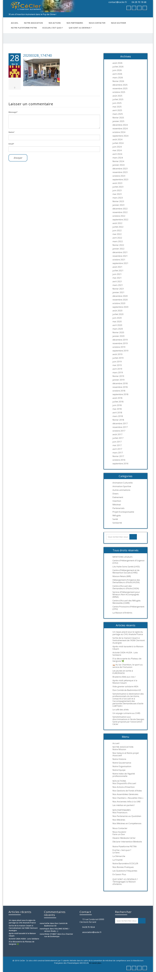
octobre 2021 (118, 259)
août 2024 (117, 139)
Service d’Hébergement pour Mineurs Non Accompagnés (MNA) (126, 594)
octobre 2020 (118, 303)
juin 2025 (117, 103)
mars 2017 (117, 452)
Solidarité (117, 523)
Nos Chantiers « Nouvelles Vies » (127, 798)
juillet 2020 (117, 314)
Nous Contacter (97, 23)
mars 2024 (117, 157)
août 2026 (117, 63)
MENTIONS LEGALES (122, 557)
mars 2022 (117, 241)
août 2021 (117, 267)
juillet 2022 (117, 227)
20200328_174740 (37, 55)
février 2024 (118, 161)
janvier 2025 (118, 121)
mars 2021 (117, 285)
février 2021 (118, 289)
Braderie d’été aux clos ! (123, 677)
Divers (115, 493)
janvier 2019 (118, 380)
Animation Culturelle (122, 483)
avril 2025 (117, 110)
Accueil (14, 23)
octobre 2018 (118, 391)
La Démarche (118, 856)
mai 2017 (117, 445)
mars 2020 (117, 329)
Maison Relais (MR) (121, 576)
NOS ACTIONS (55, 23)
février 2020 (118, 332)
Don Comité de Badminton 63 (126, 690)
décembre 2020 (120, 296)
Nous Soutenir (118, 23)
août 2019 (117, 354)
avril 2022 (117, 238)
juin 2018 (117, 405)
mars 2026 (117, 77)
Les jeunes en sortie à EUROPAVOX (122, 672)
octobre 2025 (118, 92)
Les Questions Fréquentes (124, 871)
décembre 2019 (120, 340)
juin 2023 (117, 190)
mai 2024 (117, 150)
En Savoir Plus (119, 874)
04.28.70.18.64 (88, 927)
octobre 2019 (118, 347)
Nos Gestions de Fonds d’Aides (127, 790)
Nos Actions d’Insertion (123, 787)
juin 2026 (117, 70)
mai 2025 (117, 106)
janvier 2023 (118, 205)
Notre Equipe (118, 770)
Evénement (117, 497)
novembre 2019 (120, 343)
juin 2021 (117, 274)
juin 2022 (117, 230)
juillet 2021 (117, 270)
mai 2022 (117, 234)
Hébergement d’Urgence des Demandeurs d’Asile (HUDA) (126, 581)
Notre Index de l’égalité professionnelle (123, 774)
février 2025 (118, 117)
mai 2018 (117, 409)
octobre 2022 (118, 216)
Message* (13, 112)
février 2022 (118, 245)
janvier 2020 (118, 336)
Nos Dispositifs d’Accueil (124, 783)
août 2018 (117, 398)
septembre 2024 (120, 136)
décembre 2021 (120, 252)
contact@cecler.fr (117, 2)
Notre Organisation (121, 766)
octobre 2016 (118, 460)
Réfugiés (116, 515)
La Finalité (117, 860)
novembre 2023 (120, 172)
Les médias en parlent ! (123, 805)
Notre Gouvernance (121, 763)
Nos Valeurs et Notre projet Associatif (125, 754)
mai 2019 (117, 365)
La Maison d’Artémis (122, 613)
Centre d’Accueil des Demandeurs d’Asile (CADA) (125, 587)
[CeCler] (42, 6)
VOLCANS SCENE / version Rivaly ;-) (56, 929)
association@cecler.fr (92, 932)
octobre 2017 (118, 431)
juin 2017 (117, 441)
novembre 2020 (120, 299)
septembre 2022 (120, 219)
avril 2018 (117, 412)
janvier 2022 (118, 248)
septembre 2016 (120, 463)
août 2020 (117, 310)
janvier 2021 (118, 292)
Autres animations (121, 490)
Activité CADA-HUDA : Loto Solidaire (125, 653)
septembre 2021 (120, 263)
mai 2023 (117, 194)
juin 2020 (117, 318)
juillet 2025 (117, 99)
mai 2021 (117, 278)
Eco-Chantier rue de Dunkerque (58, 935)
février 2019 (118, 376)
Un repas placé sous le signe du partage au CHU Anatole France (127, 633)
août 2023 (117, 183)
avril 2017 (117, 449)
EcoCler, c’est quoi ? (52, 27)
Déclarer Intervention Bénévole (127, 841)
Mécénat (116, 504)
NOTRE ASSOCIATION (33, 23)
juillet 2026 (117, 66)
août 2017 (117, 434)
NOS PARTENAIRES (75, 23)
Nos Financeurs (119, 812)
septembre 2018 (120, 394)
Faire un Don (118, 834)
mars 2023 (117, 198)
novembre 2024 (120, 128)
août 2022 (117, 223)
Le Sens (116, 852)
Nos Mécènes (118, 820)
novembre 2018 (120, 387)
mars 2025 (117, 114)
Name (12, 132)
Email (11, 144)
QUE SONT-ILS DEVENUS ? (80, 27)
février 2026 (118, 81)
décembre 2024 (120, 125)
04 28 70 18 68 (139, 2)
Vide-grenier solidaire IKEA (125, 686)
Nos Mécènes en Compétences (126, 823)
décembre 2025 (120, 85)
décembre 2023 (120, 168)
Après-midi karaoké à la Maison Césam (127, 647)
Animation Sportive (121, 486)
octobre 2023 (118, 176)
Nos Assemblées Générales (125, 794)
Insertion (116, 501)
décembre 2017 (120, 423)
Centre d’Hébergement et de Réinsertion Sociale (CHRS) (125, 571)
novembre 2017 (120, 427)
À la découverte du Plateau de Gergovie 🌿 (126, 659)
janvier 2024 (118, 165)
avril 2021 (117, 281)
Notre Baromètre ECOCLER (125, 863)
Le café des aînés (120, 709)
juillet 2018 (117, 401)
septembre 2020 (120, 307)
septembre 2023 (120, 179)
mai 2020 (117, 321)
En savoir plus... (95, 963)
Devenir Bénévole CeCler (124, 838)
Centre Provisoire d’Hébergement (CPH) (128, 607)
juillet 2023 (117, 187)
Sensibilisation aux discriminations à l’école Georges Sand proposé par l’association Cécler (128, 720)
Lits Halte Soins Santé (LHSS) (126, 566)
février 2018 (118, 420)
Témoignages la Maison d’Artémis (124, 882)
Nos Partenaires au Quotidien (126, 816)
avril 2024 (117, 154)
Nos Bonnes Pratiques (123, 867)
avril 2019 (117, 369)
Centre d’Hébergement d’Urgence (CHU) (128, 561)
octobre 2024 (118, 132)
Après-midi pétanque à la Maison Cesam (124, 681)
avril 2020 (117, 325)
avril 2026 (117, 74)
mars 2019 (117, 372)
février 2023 (118, 201)
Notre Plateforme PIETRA (24, 27)
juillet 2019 (117, 358)
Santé (115, 519)
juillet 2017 (117, 438)
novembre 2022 (120, 212)
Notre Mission (119, 749)
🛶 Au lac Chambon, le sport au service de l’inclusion (127, 665)
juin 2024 (117, 147)
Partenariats (118, 508)
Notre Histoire (119, 759)
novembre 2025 (120, 88)
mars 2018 (117, 416)
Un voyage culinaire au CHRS (126, 713)
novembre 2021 (120, 256)
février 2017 (118, 456)
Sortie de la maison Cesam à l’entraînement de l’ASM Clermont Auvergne (128, 640)
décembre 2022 (120, 208)
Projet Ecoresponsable (123, 512)
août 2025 (117, 96)
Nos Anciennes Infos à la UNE (126, 801)
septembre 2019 (120, 350)
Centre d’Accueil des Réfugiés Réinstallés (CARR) (126, 601)
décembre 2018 (120, 383)
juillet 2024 (117, 143)
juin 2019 (117, 361)
